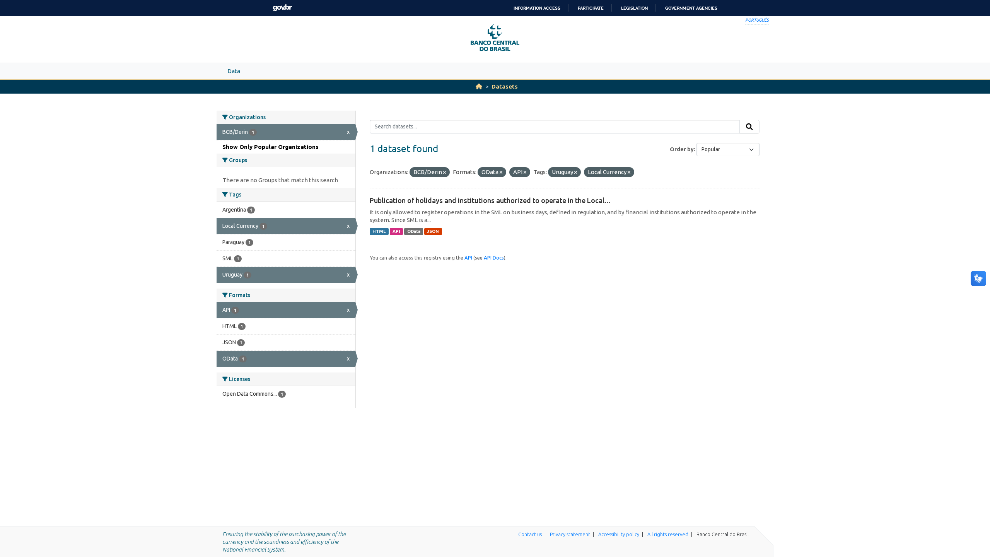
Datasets (505, 86)
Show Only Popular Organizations (270, 147)
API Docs (494, 257)
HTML (379, 231)
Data (233, 71)
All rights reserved (667, 534)
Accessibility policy (618, 534)
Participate (591, 8)
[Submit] (749, 127)
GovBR (282, 8)
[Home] (479, 86)
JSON (433, 231)
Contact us (530, 534)
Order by (682, 149)
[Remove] (444, 172)
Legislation (634, 8)
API (396, 231)
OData (413, 231)
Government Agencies (691, 8)
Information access (537, 8)
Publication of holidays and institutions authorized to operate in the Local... (490, 200)
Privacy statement (570, 534)
